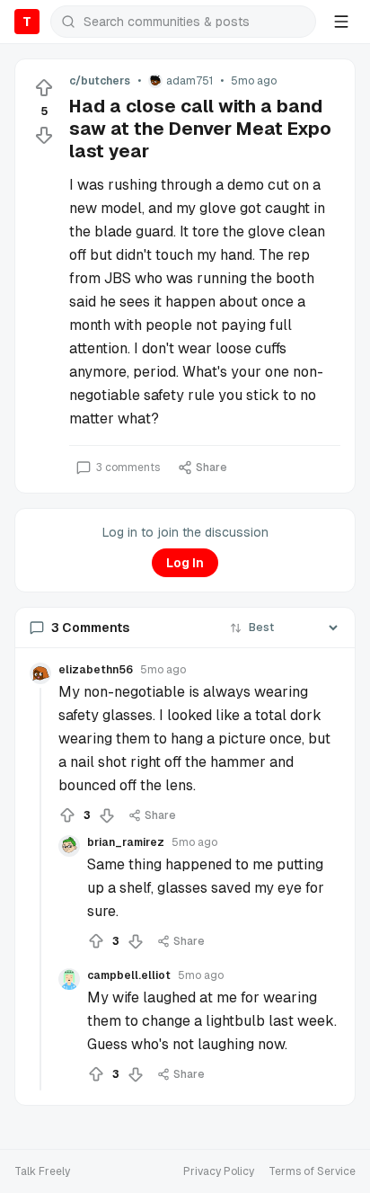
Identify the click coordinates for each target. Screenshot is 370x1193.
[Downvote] (44, 134)
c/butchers (99, 81)
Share (211, 467)
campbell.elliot (129, 975)
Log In (185, 563)
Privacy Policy (218, 1171)
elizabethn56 (95, 670)
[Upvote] (44, 88)
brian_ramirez (125, 842)
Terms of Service (312, 1171)
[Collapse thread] (40, 889)
